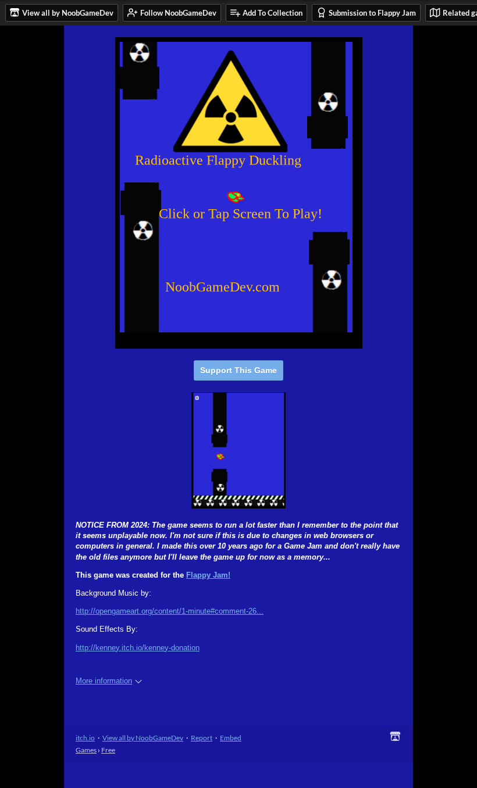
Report (201, 737)
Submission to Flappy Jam (372, 12)
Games (86, 750)
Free (108, 750)
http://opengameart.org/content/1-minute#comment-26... (170, 611)
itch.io (85, 737)
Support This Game (238, 370)
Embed (230, 737)
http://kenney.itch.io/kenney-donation (138, 647)
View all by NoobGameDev (142, 737)
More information (104, 680)
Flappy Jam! (208, 575)
